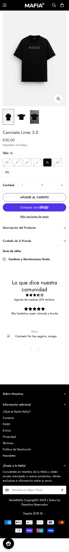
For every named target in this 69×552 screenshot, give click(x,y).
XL (47, 162)
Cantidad (8, 185)
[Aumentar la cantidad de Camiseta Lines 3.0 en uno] (62, 185)
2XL (57, 162)
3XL (7, 172)
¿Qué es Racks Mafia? (17, 411)
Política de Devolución (17, 449)
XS (7, 162)
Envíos (7, 430)
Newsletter (9, 455)
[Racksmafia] (34, 5)
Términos (8, 443)
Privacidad (9, 437)
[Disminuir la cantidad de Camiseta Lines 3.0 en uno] (22, 185)
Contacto (8, 418)
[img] (34, 295)
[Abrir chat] (8, 543)
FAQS (6, 424)
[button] (62, 5)
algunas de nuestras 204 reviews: (34, 299)
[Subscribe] (62, 490)
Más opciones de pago (34, 216)
